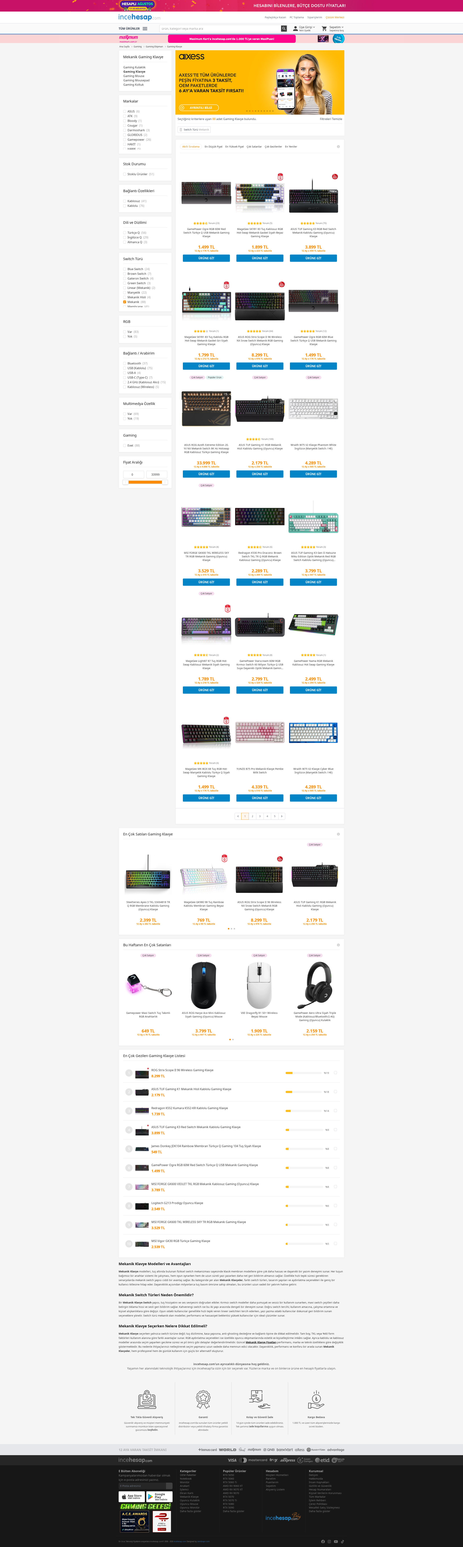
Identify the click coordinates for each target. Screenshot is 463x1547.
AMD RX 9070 (231, 1493)
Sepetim (271, 1486)
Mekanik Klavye (189, 1496)
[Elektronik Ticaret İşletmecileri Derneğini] (322, 1460)
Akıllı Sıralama (190, 146)
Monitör (185, 1482)
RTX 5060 (228, 1478)
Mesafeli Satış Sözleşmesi (324, 1507)
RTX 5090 (228, 1507)
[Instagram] (329, 1541)
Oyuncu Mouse (189, 1504)
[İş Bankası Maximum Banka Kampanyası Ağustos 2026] (231, 38)
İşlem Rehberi (317, 1500)
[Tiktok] (342, 1541)
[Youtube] (336, 1541)
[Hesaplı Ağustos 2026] (231, 6)
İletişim (313, 1475)
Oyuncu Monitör (190, 1507)
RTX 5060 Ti (230, 1482)
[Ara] (284, 28)
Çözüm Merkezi (335, 17)
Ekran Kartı (186, 1493)
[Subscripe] (169, 1486)
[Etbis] (162, 1521)
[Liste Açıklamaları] (338, 834)
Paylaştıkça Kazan (275, 17)
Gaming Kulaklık (134, 67)
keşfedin (153, 1429)
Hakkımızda (316, 1478)
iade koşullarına (258, 1426)
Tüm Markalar (317, 1496)
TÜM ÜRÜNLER (129, 29)
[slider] (125, 482)
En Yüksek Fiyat (234, 146)
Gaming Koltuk (133, 85)
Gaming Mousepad (136, 80)
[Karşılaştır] (335, 1072)
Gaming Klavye (134, 72)
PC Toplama (297, 17)
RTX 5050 (228, 1475)
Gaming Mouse (133, 76)
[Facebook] (323, 1541)
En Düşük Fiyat (213, 146)
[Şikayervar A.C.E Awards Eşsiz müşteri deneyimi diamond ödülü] (134, 1521)
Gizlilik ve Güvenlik (320, 1486)
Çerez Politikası (318, 1504)
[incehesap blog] (283, 1506)
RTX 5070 (228, 1496)
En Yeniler (291, 146)
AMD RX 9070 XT (233, 1489)
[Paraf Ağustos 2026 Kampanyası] (259, 82)
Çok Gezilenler (273, 146)
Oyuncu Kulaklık (189, 1500)
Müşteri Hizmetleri (277, 1475)
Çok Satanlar (254, 146)
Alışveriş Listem (275, 1489)
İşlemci (184, 1489)
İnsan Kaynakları (319, 1482)
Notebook (186, 1478)
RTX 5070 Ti (230, 1500)
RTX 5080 (228, 1504)
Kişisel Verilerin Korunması (325, 1493)
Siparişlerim (314, 17)
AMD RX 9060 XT (233, 1486)
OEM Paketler (188, 1475)
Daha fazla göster (190, 1511)
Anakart (184, 1486)
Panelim (271, 1478)
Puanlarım (272, 1482)
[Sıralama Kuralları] (338, 146)
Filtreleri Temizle (331, 119)
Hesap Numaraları (320, 1489)
